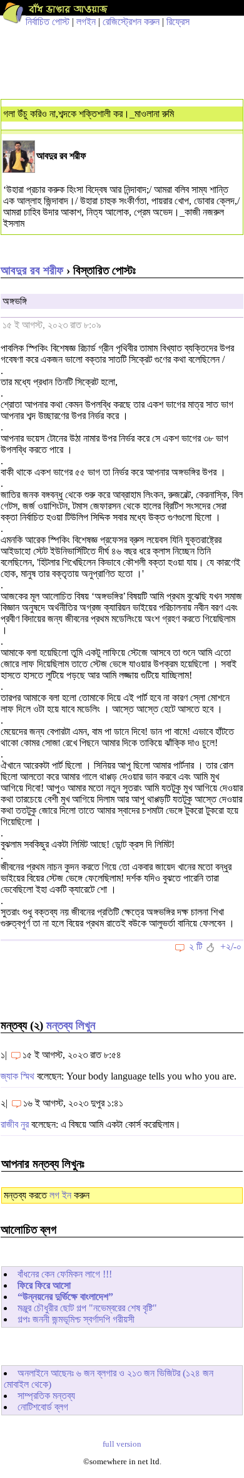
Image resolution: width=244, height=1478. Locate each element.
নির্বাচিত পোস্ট (47, 21)
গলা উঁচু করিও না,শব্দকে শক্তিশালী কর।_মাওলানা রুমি (88, 113)
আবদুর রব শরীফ (32, 270)
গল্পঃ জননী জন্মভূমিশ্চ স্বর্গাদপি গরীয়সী (76, 1319)
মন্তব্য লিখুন (70, 1025)
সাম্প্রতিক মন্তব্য (46, 1395)
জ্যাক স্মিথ (17, 1076)
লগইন (86, 21)
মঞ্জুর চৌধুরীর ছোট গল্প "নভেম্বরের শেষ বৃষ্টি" (87, 1308)
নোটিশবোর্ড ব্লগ (43, 1407)
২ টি (195, 946)
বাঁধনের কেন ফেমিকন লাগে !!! (65, 1274)
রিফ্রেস (178, 21)
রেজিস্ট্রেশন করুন (131, 21)
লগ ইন (60, 1195)
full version (122, 1444)
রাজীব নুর (15, 1124)
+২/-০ (230, 946)
